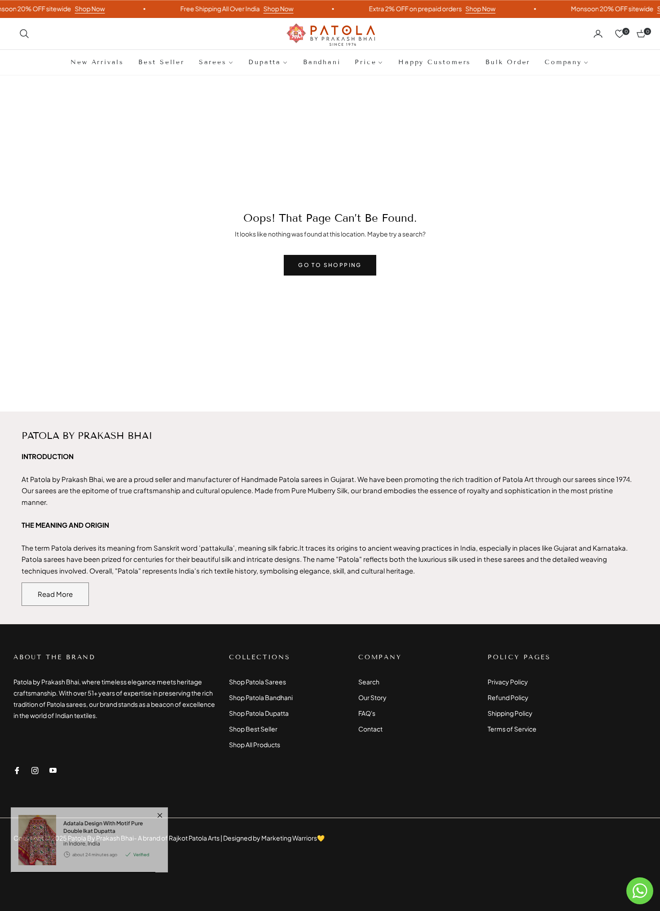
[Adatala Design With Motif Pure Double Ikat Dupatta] (33, 867)
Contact (370, 729)
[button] (24, 34)
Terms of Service (512, 729)
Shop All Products (254, 744)
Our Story (372, 697)
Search (368, 682)
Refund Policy (508, 697)
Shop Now (78, 8)
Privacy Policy (508, 682)
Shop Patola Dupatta (259, 713)
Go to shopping (330, 265)
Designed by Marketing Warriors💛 (274, 838)
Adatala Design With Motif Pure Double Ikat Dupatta (103, 855)
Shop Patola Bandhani (261, 697)
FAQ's (366, 713)
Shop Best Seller (253, 729)
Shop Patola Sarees (257, 682)
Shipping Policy (510, 713)
